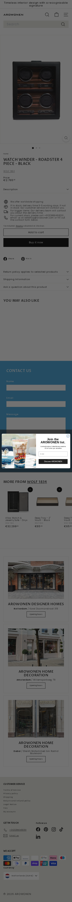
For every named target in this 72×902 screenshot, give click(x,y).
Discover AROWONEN (53, 461)
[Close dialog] (67, 435)
